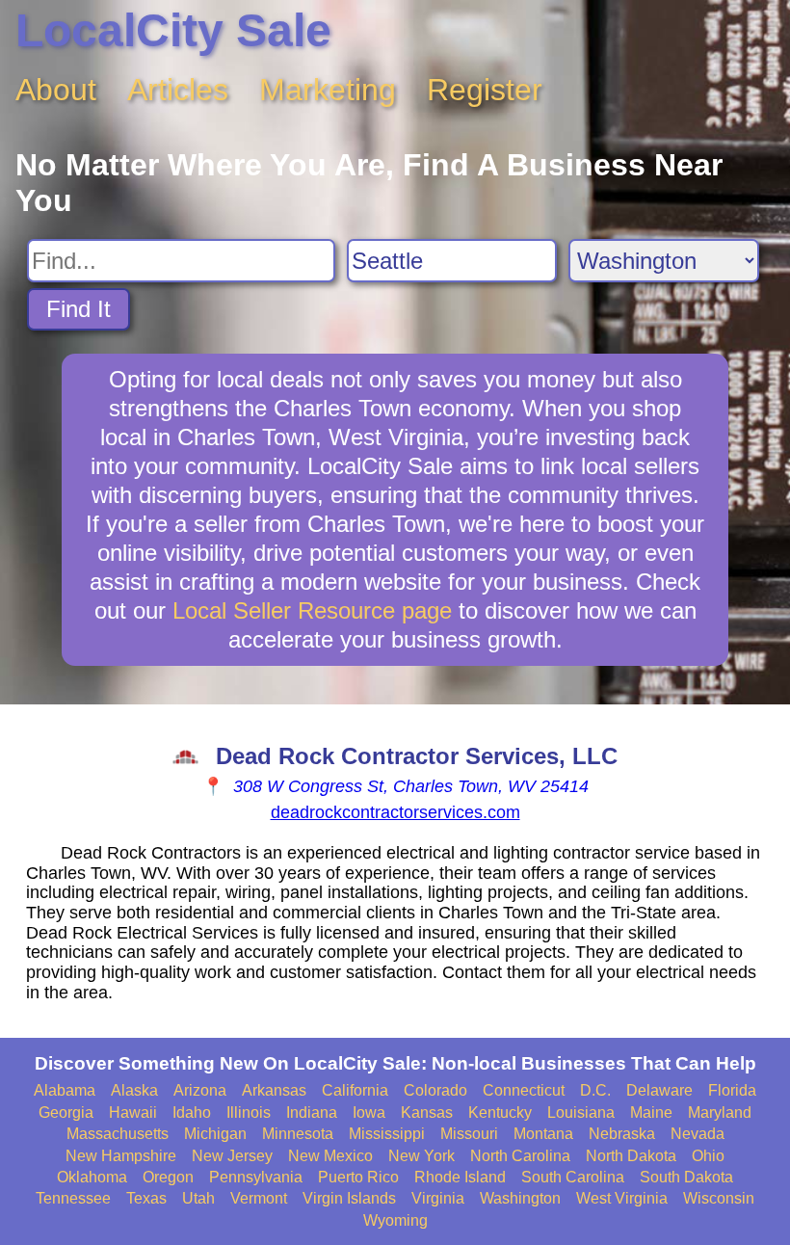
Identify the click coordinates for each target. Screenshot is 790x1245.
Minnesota (297, 1134)
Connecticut (524, 1090)
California (355, 1090)
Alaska (134, 1090)
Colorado (435, 1090)
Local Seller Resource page (312, 610)
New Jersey (232, 1156)
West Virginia (622, 1198)
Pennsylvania (256, 1177)
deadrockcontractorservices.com (395, 812)
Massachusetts (117, 1134)
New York (421, 1156)
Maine (651, 1112)
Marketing (327, 89)
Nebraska (622, 1134)
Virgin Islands (349, 1198)
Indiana (311, 1112)
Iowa (369, 1112)
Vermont (258, 1198)
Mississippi (387, 1134)
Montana (543, 1134)
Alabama (64, 1090)
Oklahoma (92, 1177)
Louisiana (581, 1112)
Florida (732, 1090)
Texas (146, 1198)
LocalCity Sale (173, 30)
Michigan (215, 1134)
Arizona (199, 1090)
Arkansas (274, 1090)
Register (484, 89)
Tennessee (73, 1198)
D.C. (595, 1090)
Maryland (719, 1112)
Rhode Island (460, 1177)
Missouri (469, 1134)
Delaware (659, 1090)
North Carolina (520, 1156)
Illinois (248, 1112)
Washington (520, 1198)
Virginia (437, 1198)
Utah (198, 1198)
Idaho (191, 1112)
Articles (177, 89)
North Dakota (631, 1156)
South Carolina (572, 1177)
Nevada (697, 1134)
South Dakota (686, 1177)
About (55, 89)
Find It (78, 309)
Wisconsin (718, 1198)
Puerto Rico (358, 1177)
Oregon (168, 1177)
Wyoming (395, 1220)
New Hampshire (121, 1156)
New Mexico (330, 1156)
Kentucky (500, 1112)
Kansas (427, 1112)
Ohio (708, 1156)
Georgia (66, 1112)
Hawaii (133, 1112)
